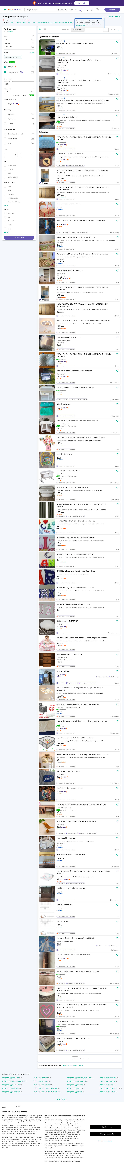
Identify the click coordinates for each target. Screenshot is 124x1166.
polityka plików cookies (52, 1161)
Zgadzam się (107, 1127)
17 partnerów (34, 1139)
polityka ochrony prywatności (70, 1161)
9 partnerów (33, 1141)
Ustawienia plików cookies (53, 1155)
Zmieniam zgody (105, 1141)
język (19, 1106)
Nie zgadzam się (107, 1134)
